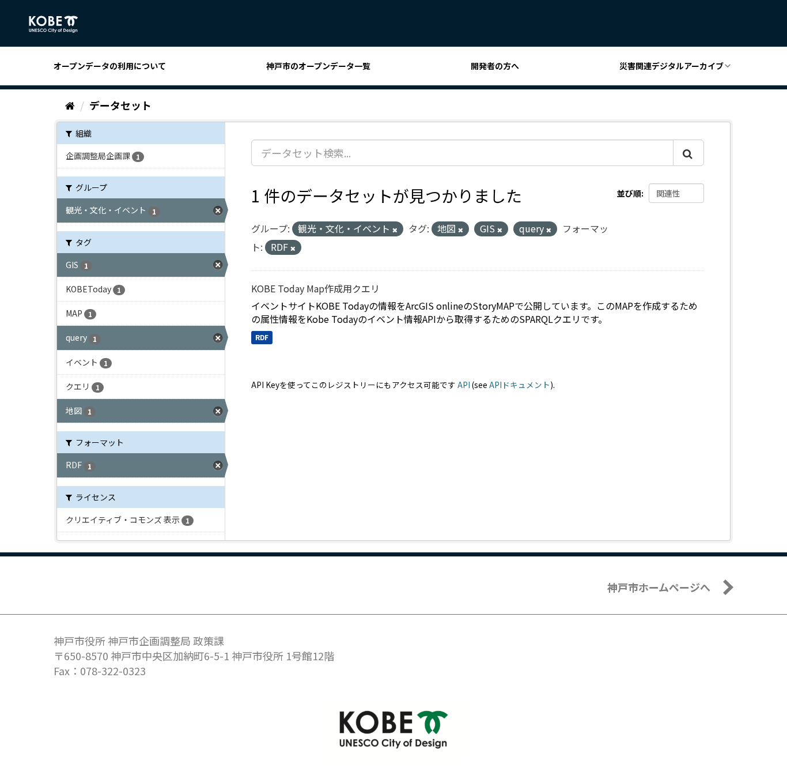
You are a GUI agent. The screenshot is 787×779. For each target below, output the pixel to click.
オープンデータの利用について (110, 65)
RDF (261, 337)
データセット (120, 104)
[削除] (395, 229)
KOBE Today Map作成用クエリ (315, 288)
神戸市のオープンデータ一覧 (318, 65)
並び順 (629, 193)
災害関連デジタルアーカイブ (671, 65)
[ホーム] (70, 104)
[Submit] (688, 153)
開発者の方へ (495, 65)
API (463, 384)
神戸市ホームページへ (658, 586)
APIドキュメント (519, 384)
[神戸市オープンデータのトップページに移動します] (59, 24)
